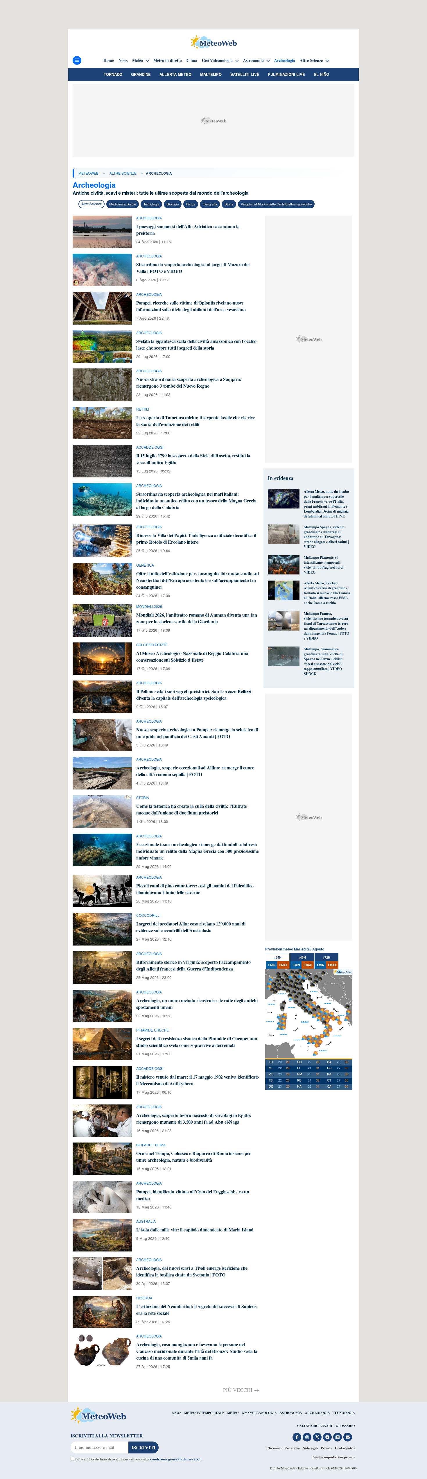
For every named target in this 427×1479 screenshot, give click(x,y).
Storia (229, 204)
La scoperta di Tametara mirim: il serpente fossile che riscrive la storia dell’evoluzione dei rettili (195, 420)
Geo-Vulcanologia (217, 60)
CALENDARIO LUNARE (315, 1426)
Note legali (310, 1448)
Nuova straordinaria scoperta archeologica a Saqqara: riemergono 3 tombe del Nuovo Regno (188, 382)
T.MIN (271, 965)
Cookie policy (345, 1448)
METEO (233, 1412)
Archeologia (284, 60)
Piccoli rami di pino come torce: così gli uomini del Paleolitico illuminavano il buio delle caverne (195, 889)
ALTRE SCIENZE (123, 173)
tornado (113, 74)
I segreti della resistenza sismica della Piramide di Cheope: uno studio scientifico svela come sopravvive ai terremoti (196, 1041)
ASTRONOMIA (291, 1412)
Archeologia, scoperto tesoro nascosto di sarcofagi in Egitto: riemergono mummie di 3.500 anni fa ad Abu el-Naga (193, 1118)
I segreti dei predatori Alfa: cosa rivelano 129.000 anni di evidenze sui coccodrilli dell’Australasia (190, 927)
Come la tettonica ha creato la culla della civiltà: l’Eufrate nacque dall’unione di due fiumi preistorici (191, 809)
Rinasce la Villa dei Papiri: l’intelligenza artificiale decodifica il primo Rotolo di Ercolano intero (196, 538)
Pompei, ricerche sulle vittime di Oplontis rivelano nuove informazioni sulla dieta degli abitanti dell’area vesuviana (191, 306)
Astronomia (253, 60)
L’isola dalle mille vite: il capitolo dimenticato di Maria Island (195, 1229)
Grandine (141, 74)
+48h (302, 957)
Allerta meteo (175, 74)
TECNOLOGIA (344, 1412)
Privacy (326, 1448)
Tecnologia (151, 204)
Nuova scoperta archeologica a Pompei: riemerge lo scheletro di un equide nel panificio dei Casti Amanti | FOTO (197, 733)
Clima (191, 60)
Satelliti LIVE (244, 74)
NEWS (176, 1412)
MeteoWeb (88, 173)
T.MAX (283, 965)
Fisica (190, 204)
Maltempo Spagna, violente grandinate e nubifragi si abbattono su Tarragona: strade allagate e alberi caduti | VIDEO (326, 536)
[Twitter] (317, 1437)
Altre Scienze (311, 60)
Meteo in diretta (167, 60)
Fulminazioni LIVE (286, 74)
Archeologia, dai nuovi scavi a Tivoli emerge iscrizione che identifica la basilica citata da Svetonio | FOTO (191, 1271)
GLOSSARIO (345, 1426)
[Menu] (77, 60)
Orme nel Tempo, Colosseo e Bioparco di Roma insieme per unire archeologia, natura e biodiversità (193, 1156)
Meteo (137, 60)
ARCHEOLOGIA (317, 1412)
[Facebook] (297, 1437)
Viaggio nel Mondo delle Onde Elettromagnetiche (276, 204)
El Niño (321, 74)
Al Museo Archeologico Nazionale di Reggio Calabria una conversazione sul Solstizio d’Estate (192, 656)
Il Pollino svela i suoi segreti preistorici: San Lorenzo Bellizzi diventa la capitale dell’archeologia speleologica (194, 694)
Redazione (292, 1448)
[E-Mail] (347, 1437)
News (123, 60)
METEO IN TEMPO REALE (204, 1412)
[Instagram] (307, 1437)
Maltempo (211, 74)
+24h (277, 957)
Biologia (173, 204)
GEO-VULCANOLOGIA (259, 1412)
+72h (326, 957)
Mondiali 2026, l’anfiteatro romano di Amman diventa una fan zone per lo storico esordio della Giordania (196, 618)
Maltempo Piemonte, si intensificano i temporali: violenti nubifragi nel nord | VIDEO (324, 565)
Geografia (210, 204)
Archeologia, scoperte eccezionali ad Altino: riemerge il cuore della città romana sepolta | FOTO (195, 771)
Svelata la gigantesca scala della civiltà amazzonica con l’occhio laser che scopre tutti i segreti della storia (196, 344)
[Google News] (337, 1437)
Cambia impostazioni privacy (333, 1457)
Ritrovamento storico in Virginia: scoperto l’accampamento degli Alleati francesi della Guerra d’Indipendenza (193, 965)
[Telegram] (327, 1437)
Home (108, 60)
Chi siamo (273, 1448)
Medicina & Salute (122, 204)
